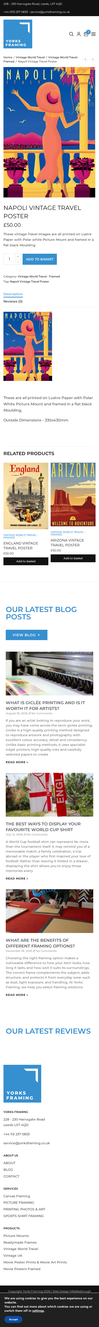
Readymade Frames (20, 1242)
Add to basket (39, 259)
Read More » (17, 762)
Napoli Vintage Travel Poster (29, 281)
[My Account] (79, 34)
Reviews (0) (13, 301)
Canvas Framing (16, 1196)
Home (7, 57)
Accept (13, 1319)
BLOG (8, 1170)
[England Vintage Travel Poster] (25, 496)
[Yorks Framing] (17, 34)
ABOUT (9, 1163)
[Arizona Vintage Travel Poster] (73, 494)
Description (13, 294)
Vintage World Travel (30, 57)
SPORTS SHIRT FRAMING (23, 1216)
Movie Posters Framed (22, 1269)
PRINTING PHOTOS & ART (24, 1209)
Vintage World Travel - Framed (39, 276)
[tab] (49, 296)
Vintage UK (12, 1255)
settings (38, 1311)
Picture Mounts (16, 1235)
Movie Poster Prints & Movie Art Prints (35, 1262)
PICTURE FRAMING (18, 1202)
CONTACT (11, 1176)
